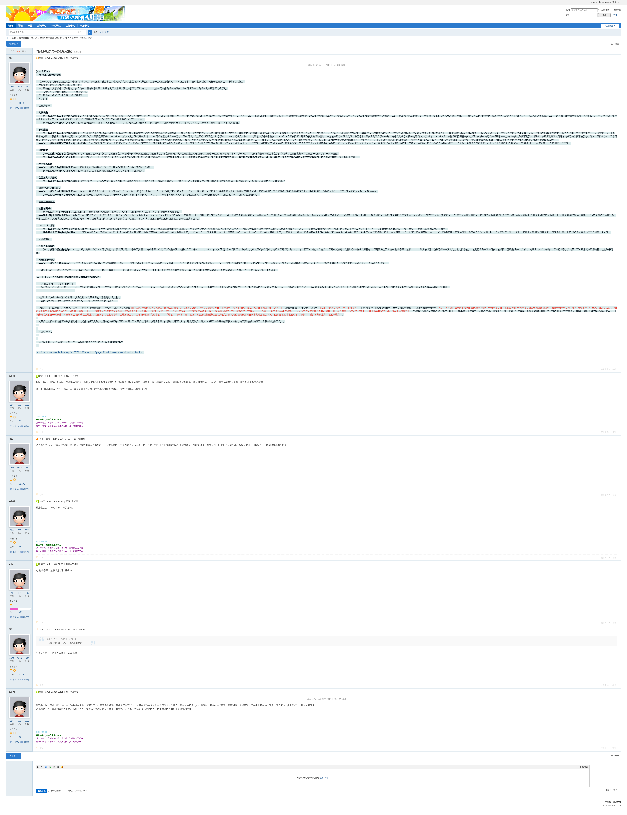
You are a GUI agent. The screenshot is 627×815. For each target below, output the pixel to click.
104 (19, 593)
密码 (568, 15)
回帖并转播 (56, 790)
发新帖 (13, 43)
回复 (41, 369)
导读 (20, 25)
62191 (22, 103)
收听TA (16, 108)
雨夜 (11, 58)
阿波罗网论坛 (7, 38)
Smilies (62, 766)
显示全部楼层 (72, 58)
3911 (27, 405)
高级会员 (13, 601)
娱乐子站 (84, 25)
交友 (107, 32)
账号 (568, 10)
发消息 (26, 108)
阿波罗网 (617, 802)
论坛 (10, 25)
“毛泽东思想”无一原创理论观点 (78, 38)
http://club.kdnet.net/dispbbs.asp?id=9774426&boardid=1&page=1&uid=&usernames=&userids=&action (89, 352)
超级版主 (13, 95)
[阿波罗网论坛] (65, 13)
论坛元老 (13, 413)
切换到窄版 (619, 2)
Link (50, 766)
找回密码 (617, 10)
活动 (102, 32)
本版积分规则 (611, 790)
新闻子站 (42, 25)
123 (12, 405)
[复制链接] (77, 52)
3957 (11, 87)
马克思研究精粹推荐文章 (51, 38)
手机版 (608, 802)
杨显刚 (12, 376)
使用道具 (605, 369)
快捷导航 (609, 26)
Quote (54, 766)
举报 (614, 369)
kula (11, 564)
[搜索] (90, 32)
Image (46, 766)
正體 (614, 2)
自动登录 (605, 10)
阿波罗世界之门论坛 (28, 38)
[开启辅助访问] (589, 2)
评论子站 (56, 25)
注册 (615, 15)
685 (27, 593)
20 (12, 593)
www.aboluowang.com (601, 2)
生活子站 (70, 25)
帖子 (80, 32)
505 (19, 405)
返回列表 (615, 44)
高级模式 (584, 767)
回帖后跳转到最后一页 (77, 790)
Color (41, 766)
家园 (30, 25)
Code (58, 766)
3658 (19, 87)
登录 (321, 778)
